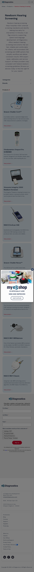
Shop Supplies (17, 298)
